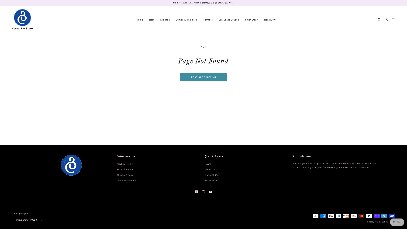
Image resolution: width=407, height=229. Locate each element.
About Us (210, 169)
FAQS (208, 164)
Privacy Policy (125, 164)
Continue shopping (203, 77)
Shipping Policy (126, 175)
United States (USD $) (26, 220)
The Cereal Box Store (385, 222)
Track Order (212, 180)
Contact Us (211, 175)
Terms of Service (126, 180)
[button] (379, 19)
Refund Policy (125, 169)
